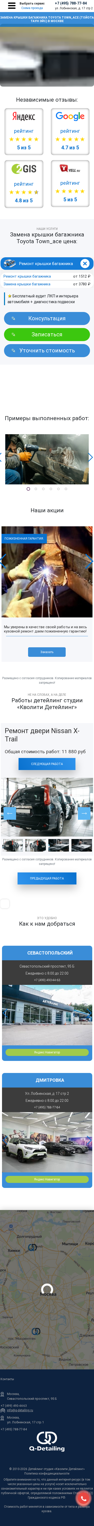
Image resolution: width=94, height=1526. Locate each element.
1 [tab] (28, 489)
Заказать (47, 652)
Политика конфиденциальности (46, 1473)
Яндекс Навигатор (47, 1052)
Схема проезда (32, 8)
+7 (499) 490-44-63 (14, 1406)
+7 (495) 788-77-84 (71, 3)
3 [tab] (43, 489)
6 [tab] (66, 489)
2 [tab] (36, 489)
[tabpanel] (47, 459)
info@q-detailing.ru (20, 1410)
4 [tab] (51, 489)
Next (90, 457)
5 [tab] (58, 489)
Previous (5, 1013)
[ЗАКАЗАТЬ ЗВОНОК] (83, 1498)
